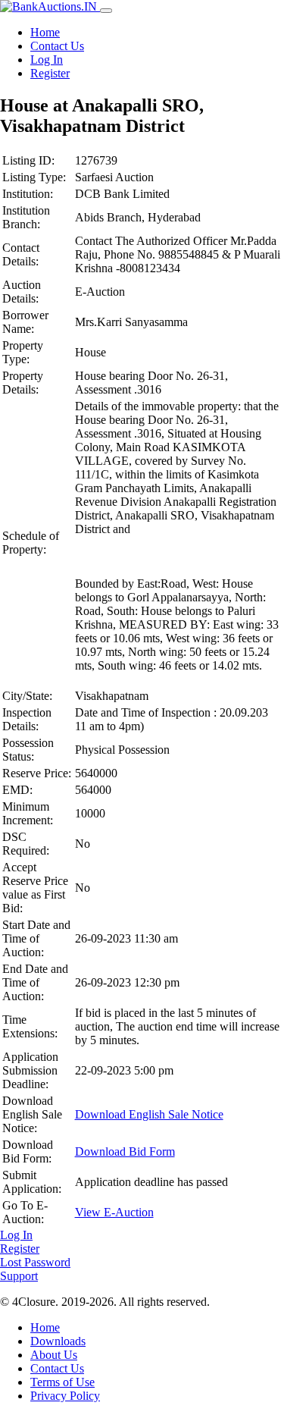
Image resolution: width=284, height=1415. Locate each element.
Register (50, 73)
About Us (53, 1354)
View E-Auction (114, 1212)
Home (45, 32)
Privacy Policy (65, 1395)
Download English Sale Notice (149, 1114)
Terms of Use (62, 1382)
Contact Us (57, 45)
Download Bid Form (125, 1151)
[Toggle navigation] (106, 10)
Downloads (58, 1341)
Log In (46, 59)
